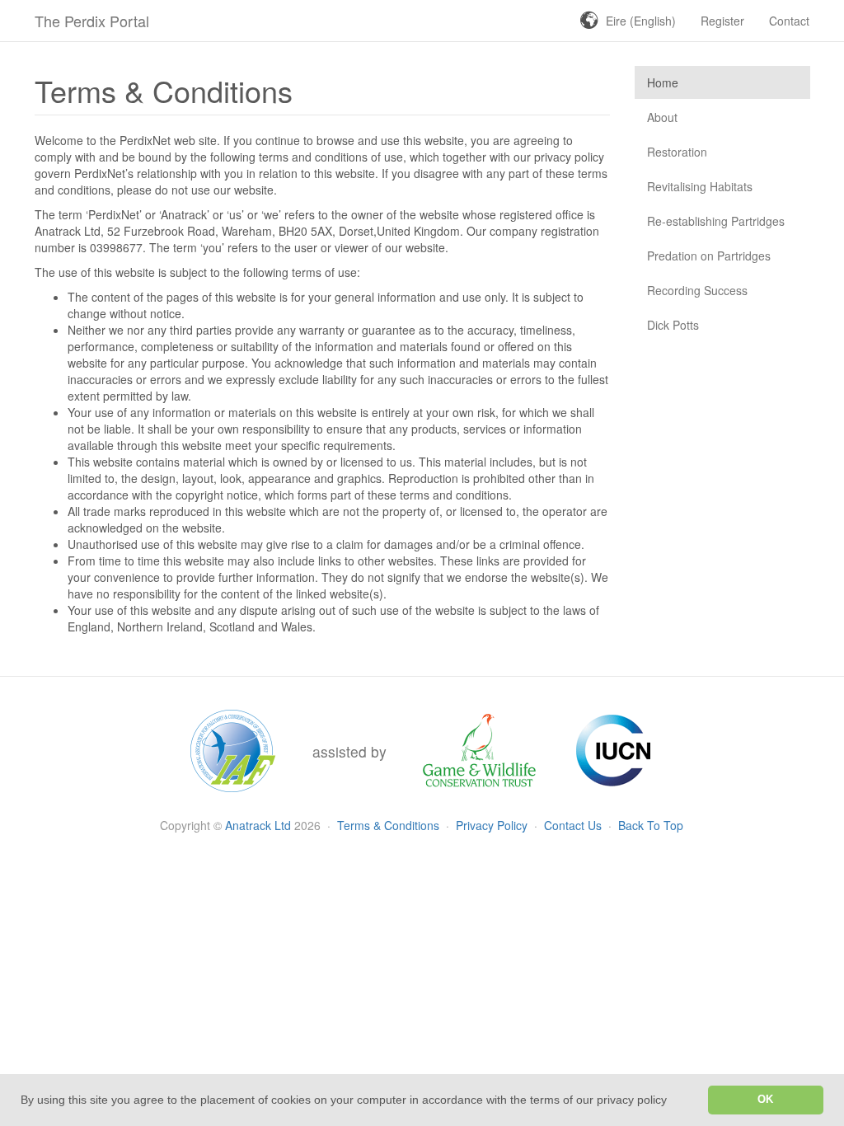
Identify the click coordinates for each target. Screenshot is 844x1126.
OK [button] (765, 1099)
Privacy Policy (493, 825)
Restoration (677, 151)
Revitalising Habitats (700, 186)
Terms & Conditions (390, 825)
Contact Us (574, 825)
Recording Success (697, 290)
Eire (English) (641, 20)
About (662, 117)
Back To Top (650, 825)
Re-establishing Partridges (716, 221)
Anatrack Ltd (258, 825)
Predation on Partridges (709, 255)
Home (662, 82)
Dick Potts (673, 325)
